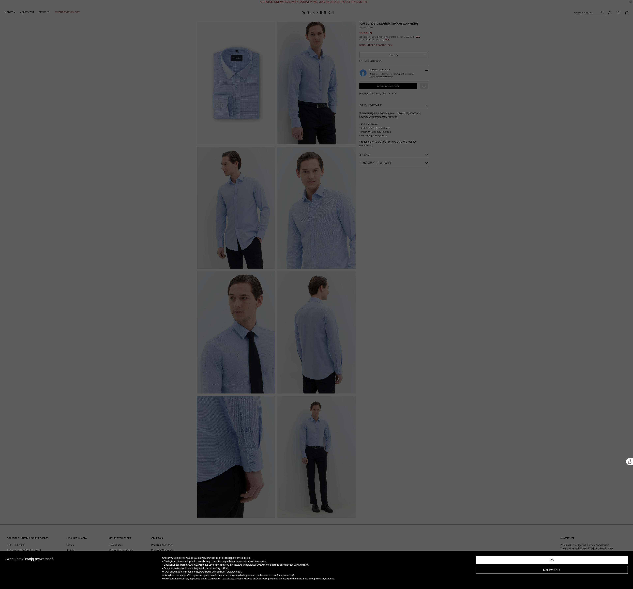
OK (551, 559)
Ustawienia (551, 570)
